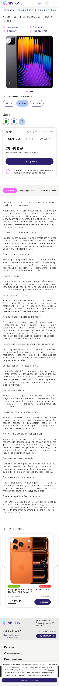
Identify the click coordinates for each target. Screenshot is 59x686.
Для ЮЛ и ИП (45, 139)
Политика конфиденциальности (40, 675)
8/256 (22, 103)
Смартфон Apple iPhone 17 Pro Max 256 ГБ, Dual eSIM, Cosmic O (28, 591)
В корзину (31, 161)
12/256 (37, 103)
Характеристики (27, 190)
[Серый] (22, 121)
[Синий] (14, 121)
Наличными (13, 138)
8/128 (9, 103)
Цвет (6, 114)
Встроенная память (17, 96)
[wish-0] (46, 3)
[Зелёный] (6, 121)
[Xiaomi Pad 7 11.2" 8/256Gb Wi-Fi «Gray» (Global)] (29, 61)
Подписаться (45, 636)
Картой (29, 139)
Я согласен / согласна (29, 680)
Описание (9, 190)
